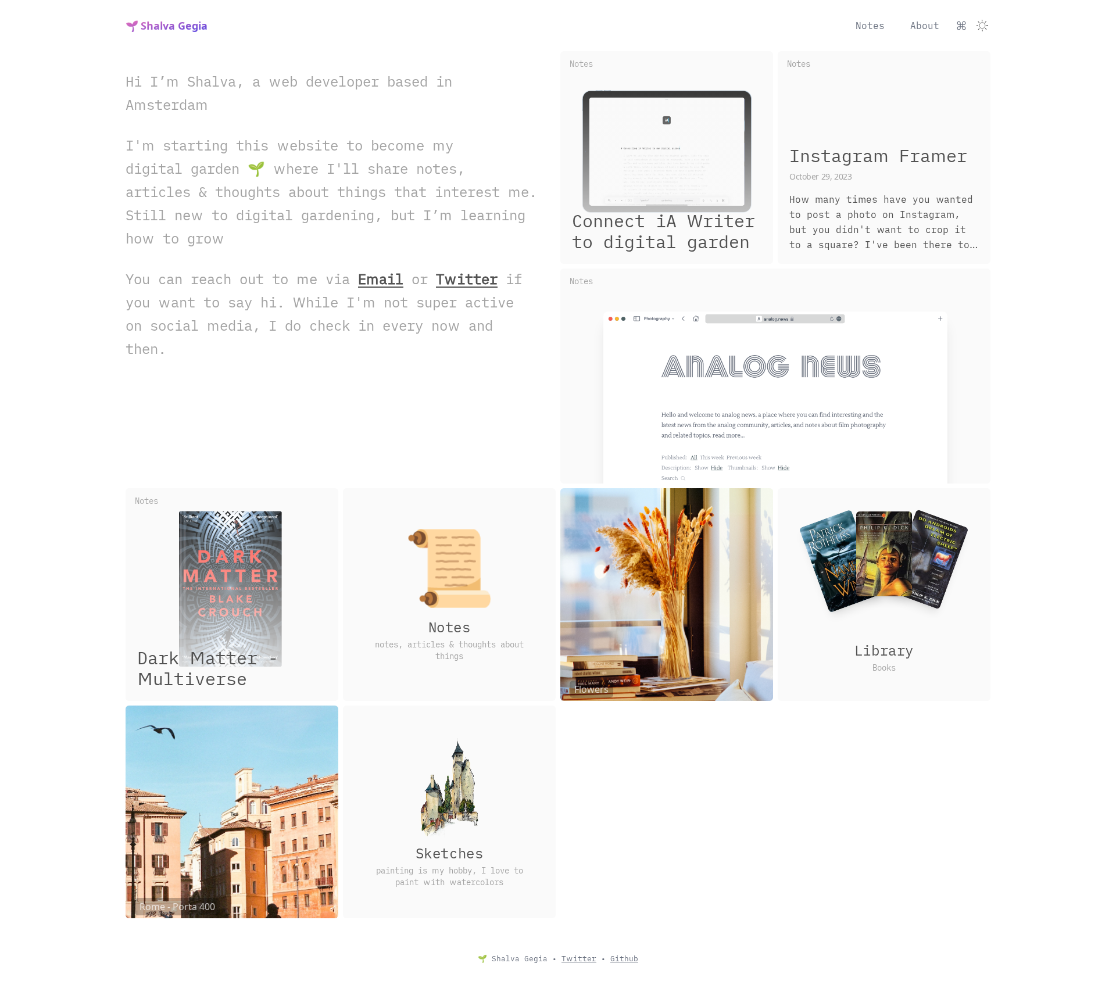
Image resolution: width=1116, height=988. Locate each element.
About (924, 25)
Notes (870, 25)
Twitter (467, 279)
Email (380, 279)
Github (624, 959)
